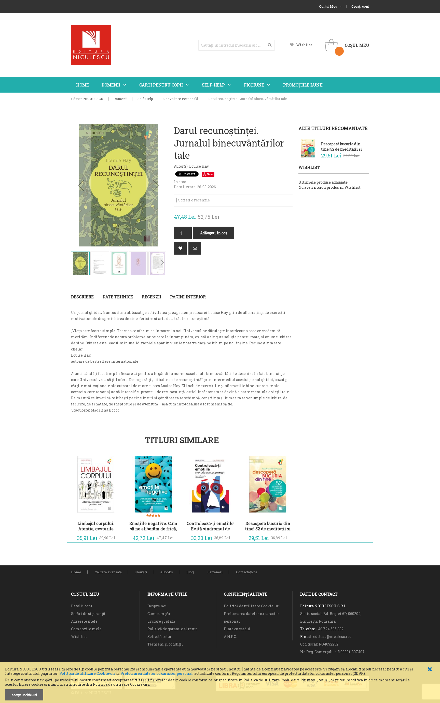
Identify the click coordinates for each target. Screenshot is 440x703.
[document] (220, 683)
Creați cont (360, 6)
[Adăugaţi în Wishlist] (180, 248)
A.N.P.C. (230, 636)
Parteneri (215, 572)
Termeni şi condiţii (165, 644)
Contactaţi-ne (246, 572)
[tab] (82, 297)
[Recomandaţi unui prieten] (194, 248)
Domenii (120, 98)
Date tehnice (118, 296)
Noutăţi (141, 572)
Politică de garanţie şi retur (172, 628)
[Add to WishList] (113, 536)
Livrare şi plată (161, 621)
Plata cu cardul (237, 628)
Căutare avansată (108, 572)
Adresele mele (84, 621)
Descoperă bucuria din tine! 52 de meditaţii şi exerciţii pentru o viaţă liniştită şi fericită (267, 526)
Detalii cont (81, 606)
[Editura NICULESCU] (91, 45)
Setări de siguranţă (88, 613)
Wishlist (304, 44)
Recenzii (151, 296)
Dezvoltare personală (180, 98)
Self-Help (145, 98)
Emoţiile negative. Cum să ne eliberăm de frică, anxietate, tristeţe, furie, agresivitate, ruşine (153, 526)
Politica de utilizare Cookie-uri (87, 673)
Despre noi (157, 606)
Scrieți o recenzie (194, 200)
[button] (81, 185)
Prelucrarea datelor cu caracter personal (156, 673)
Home (76, 572)
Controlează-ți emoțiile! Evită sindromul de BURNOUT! (211, 526)
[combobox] (236, 45)
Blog (190, 572)
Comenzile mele (86, 628)
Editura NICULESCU (87, 98)
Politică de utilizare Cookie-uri (252, 606)
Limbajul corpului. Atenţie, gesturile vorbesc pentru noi (96, 526)
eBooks (166, 572)
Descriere (82, 296)
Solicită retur (159, 636)
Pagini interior (188, 296)
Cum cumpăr (159, 613)
